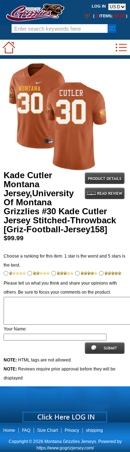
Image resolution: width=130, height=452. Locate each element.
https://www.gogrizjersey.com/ (65, 448)
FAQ (26, 430)
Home (9, 430)
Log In (99, 6)
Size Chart (47, 430)
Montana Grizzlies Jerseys (70, 441)
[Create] (64, 414)
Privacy (72, 430)
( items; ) (109, 16)
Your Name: (15, 329)
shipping (94, 430)
